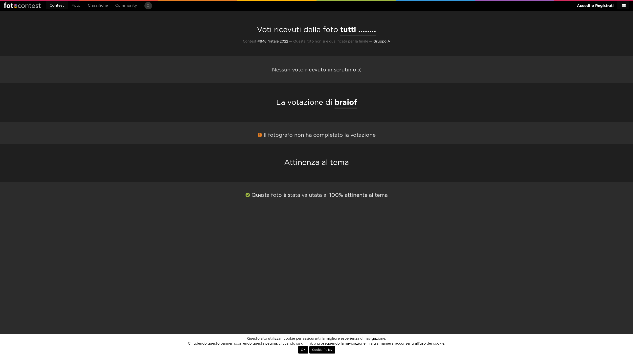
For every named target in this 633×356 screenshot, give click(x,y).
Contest (56, 5)
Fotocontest (22, 5)
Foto (75, 5)
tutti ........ (358, 29)
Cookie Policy (322, 349)
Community (126, 5)
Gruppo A (381, 41)
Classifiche (98, 5)
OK (303, 349)
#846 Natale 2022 (272, 41)
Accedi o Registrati (595, 5)
